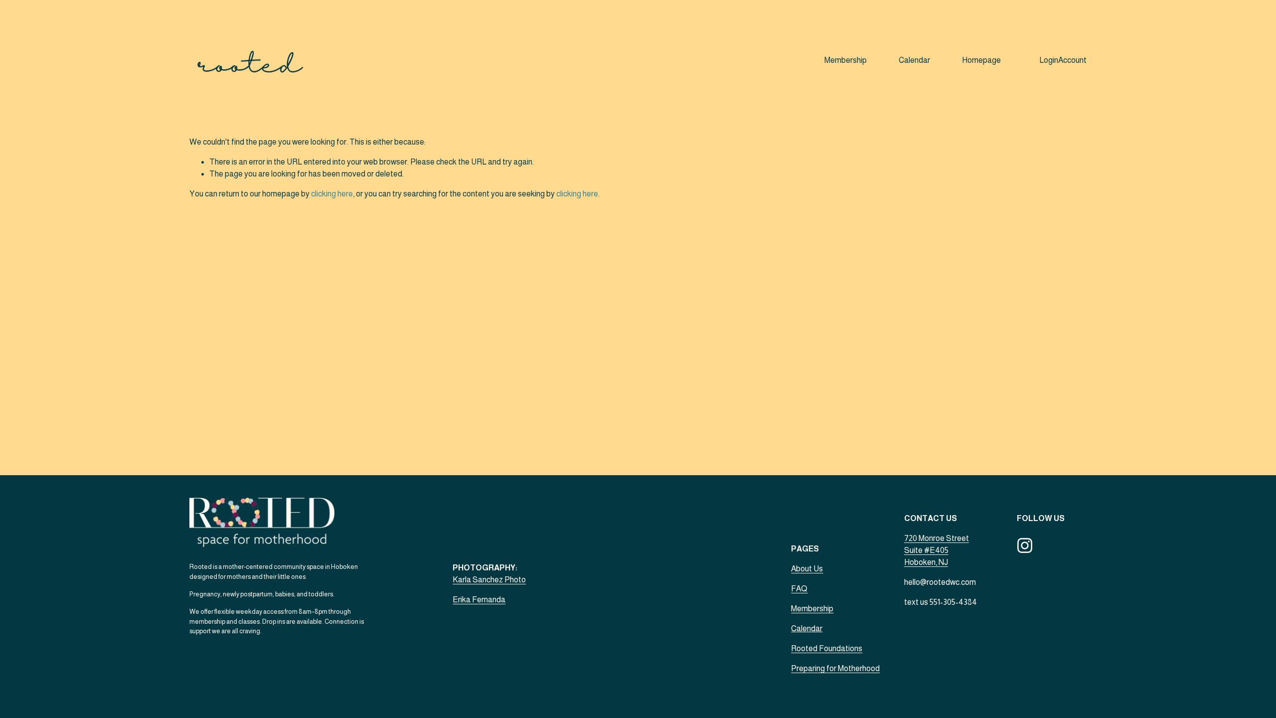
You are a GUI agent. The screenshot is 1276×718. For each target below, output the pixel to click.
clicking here (332, 193)
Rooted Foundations (826, 648)
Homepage (981, 60)
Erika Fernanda (479, 599)
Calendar (914, 60)
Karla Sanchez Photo (489, 579)
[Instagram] (1025, 545)
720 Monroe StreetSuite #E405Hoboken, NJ (936, 550)
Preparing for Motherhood (835, 668)
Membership (845, 60)
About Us (807, 568)
